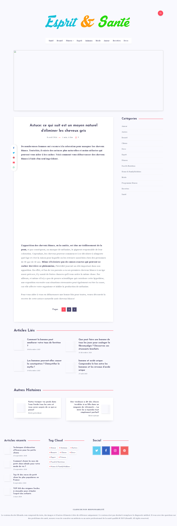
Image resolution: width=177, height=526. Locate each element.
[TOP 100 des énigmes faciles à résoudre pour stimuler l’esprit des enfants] (7, 491)
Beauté (60, 41)
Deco (126, 41)
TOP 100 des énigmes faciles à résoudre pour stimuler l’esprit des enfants (26, 491)
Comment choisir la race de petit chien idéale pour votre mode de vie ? (26, 463)
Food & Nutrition (128, 166)
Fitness (69, 41)
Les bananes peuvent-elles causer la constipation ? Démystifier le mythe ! (44, 364)
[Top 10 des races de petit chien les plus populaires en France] (7, 477)
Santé (51, 41)
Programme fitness (130, 183)
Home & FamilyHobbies (131, 172)
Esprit (79, 41)
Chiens (124, 143)
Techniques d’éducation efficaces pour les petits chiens (24, 450)
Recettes (117, 41)
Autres (124, 132)
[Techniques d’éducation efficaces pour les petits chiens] (7, 450)
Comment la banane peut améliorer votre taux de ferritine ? (44, 343)
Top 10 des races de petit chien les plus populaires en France (26, 477)
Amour (107, 41)
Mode (98, 41)
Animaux (88, 41)
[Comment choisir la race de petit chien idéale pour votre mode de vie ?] (7, 464)
